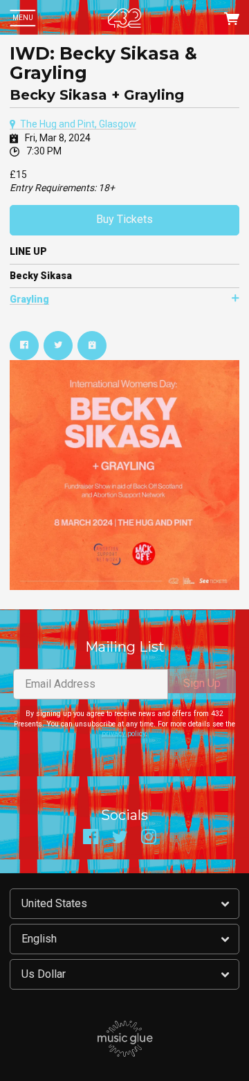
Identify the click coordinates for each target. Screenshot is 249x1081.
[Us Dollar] (124, 974)
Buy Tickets (124, 219)
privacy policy (123, 733)
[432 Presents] (124, 18)
